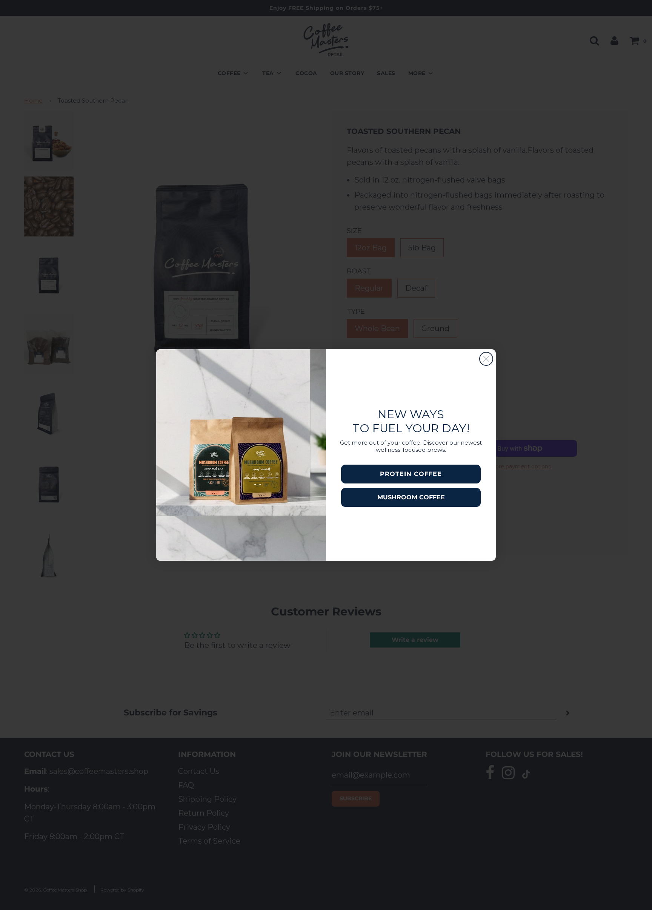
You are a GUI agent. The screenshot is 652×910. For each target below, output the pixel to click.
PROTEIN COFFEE (411, 473)
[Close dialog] (486, 358)
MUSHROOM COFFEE (411, 497)
